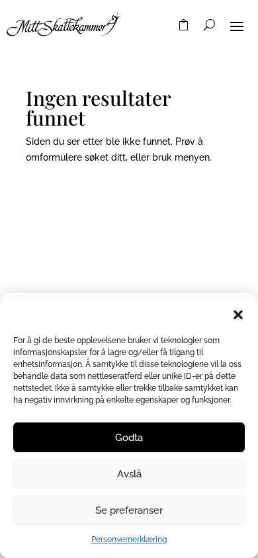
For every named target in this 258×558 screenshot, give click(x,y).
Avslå (129, 474)
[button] (238, 314)
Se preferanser (129, 510)
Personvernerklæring (129, 539)
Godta (129, 438)
